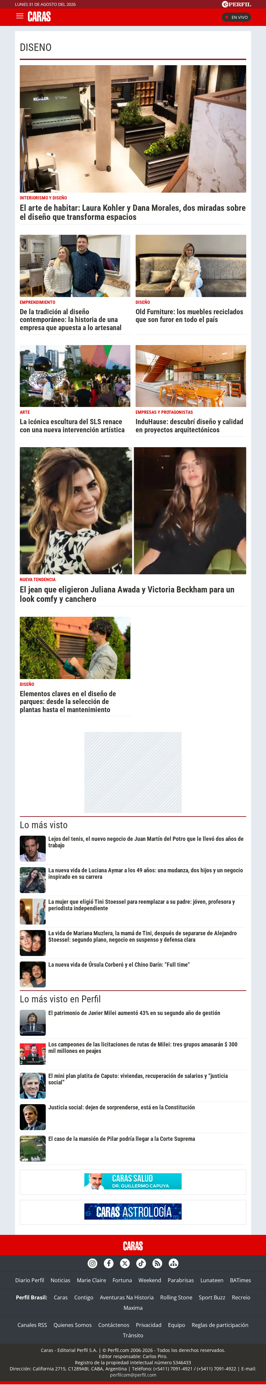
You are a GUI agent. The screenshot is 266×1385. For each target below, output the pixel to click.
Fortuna (122, 1280)
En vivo (240, 17)
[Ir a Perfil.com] (236, 5)
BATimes (240, 1280)
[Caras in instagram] (92, 1263)
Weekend (150, 1280)
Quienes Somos (73, 1325)
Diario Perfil (29, 1280)
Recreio (241, 1297)
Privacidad (149, 1325)
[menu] (20, 17)
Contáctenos (113, 1325)
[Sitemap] (173, 1263)
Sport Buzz (212, 1297)
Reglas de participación (220, 1325)
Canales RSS (32, 1325)
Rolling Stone (176, 1297)
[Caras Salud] (133, 1187)
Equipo (176, 1325)
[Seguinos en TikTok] (141, 1263)
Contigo (83, 1297)
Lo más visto (44, 824)
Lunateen (212, 1280)
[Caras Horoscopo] (133, 1217)
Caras (61, 1297)
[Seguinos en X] (125, 1263)
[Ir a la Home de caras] (39, 19)
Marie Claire (91, 1280)
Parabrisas (181, 1280)
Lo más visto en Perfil (60, 999)
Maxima (133, 1307)
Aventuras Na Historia (127, 1297)
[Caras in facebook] (109, 1263)
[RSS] (157, 1263)
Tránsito (133, 1335)
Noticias (60, 1280)
